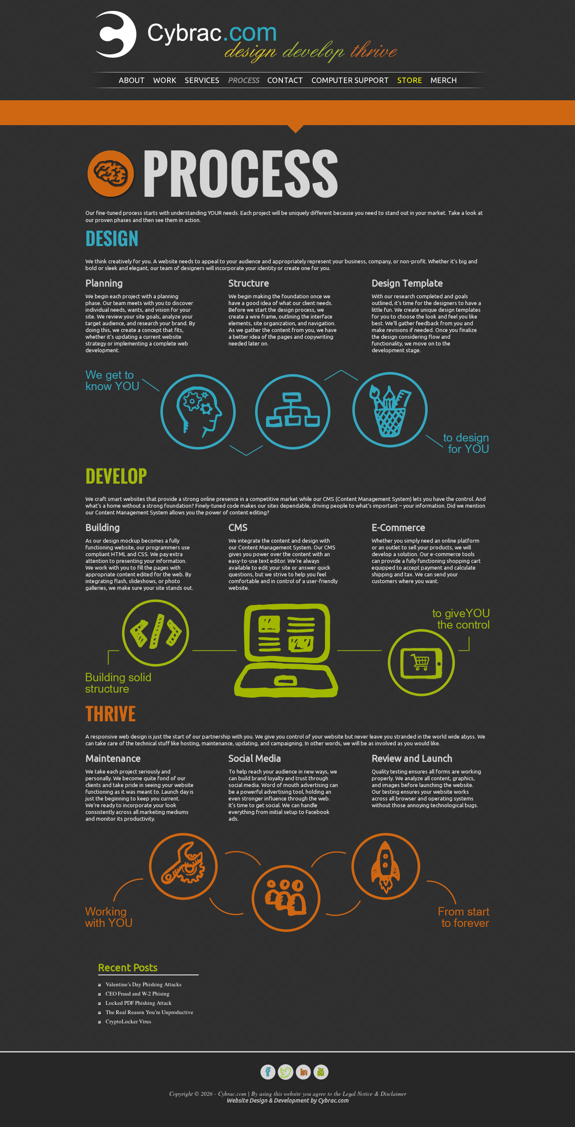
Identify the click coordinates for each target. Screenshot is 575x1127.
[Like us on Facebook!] (268, 1072)
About (132, 80)
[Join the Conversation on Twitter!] (286, 1072)
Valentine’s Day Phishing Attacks (143, 984)
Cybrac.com (333, 1100)
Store (409, 80)
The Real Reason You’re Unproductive (149, 1012)
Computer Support (350, 80)
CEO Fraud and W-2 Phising (138, 993)
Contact (285, 80)
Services (202, 80)
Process (243, 80)
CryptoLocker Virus (128, 1021)
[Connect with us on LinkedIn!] (303, 1072)
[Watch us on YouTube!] (321, 1072)
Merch (444, 80)
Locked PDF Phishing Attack (139, 1003)
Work (164, 80)
